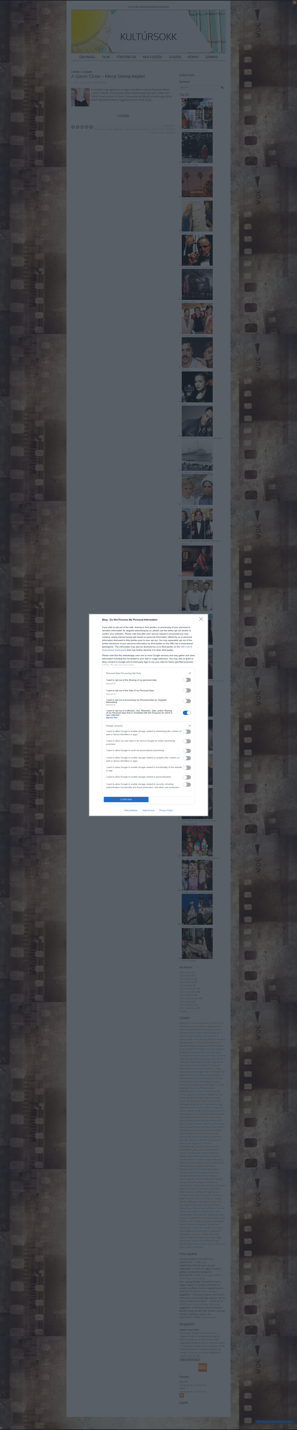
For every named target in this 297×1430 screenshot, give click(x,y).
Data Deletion (131, 810)
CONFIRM (126, 799)
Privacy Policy (166, 810)
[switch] (187, 680)
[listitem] (148, 673)
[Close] (202, 620)
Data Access (148, 810)
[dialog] (148, 715)
